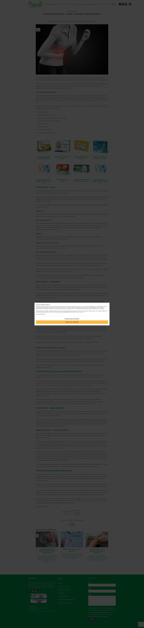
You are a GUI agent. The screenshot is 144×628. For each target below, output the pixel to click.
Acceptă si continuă (71, 322)
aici (44, 314)
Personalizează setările (72, 318)
